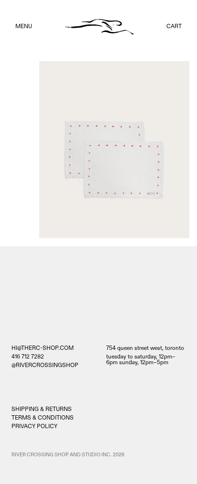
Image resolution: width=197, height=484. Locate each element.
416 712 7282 (27, 357)
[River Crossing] (99, 27)
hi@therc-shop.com (42, 348)
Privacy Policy (34, 426)
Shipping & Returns (41, 409)
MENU (23, 26)
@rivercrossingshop (44, 365)
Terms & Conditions (42, 417)
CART (174, 26)
